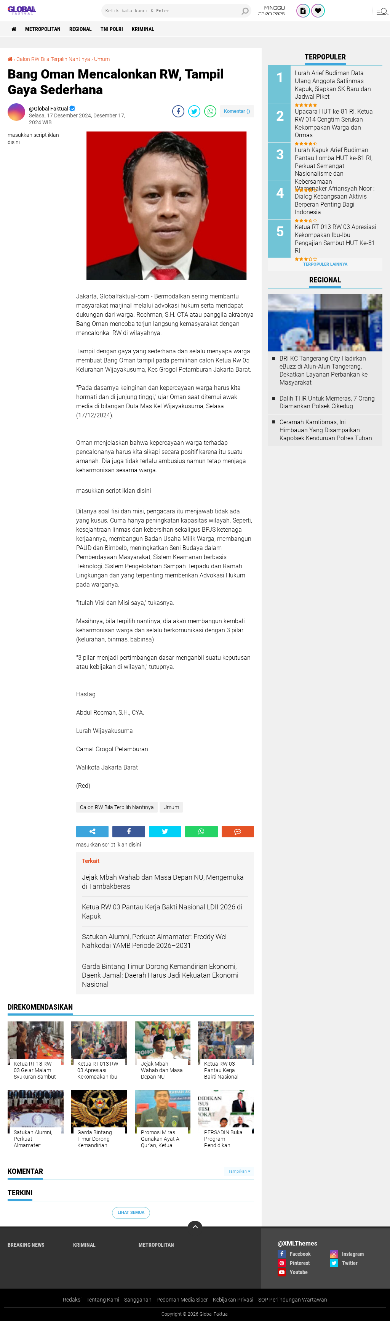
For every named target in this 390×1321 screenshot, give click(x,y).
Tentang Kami (102, 1300)
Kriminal (143, 29)
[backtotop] (195, 1228)
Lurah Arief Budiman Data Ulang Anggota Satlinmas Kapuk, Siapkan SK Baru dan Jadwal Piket (333, 84)
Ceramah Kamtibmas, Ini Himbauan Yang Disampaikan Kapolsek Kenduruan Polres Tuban (326, 430)
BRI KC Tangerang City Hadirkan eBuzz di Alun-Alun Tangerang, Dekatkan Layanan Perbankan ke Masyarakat (324, 370)
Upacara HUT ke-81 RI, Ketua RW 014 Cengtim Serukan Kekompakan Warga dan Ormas (334, 123)
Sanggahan (138, 1300)
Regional (80, 29)
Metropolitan (43, 29)
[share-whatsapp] (210, 111)
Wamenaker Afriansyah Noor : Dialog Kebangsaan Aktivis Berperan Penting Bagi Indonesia (334, 200)
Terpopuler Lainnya (325, 264)
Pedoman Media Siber (182, 1300)
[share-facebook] (178, 111)
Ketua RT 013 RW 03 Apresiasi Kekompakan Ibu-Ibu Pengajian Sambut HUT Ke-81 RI (335, 238)
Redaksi (72, 1300)
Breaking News (26, 1245)
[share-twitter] (194, 111)
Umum (102, 59)
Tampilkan (238, 1171)
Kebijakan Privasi (233, 1300)
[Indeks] (303, 11)
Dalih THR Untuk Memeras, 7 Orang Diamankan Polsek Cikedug (327, 402)
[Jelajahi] (381, 11)
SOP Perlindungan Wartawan (292, 1300)
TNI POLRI (112, 29)
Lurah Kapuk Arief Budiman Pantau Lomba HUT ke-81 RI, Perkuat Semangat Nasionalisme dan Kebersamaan (333, 165)
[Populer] (318, 11)
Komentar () (237, 111)
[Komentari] (238, 831)
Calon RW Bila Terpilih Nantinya (53, 59)
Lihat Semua (131, 1212)
